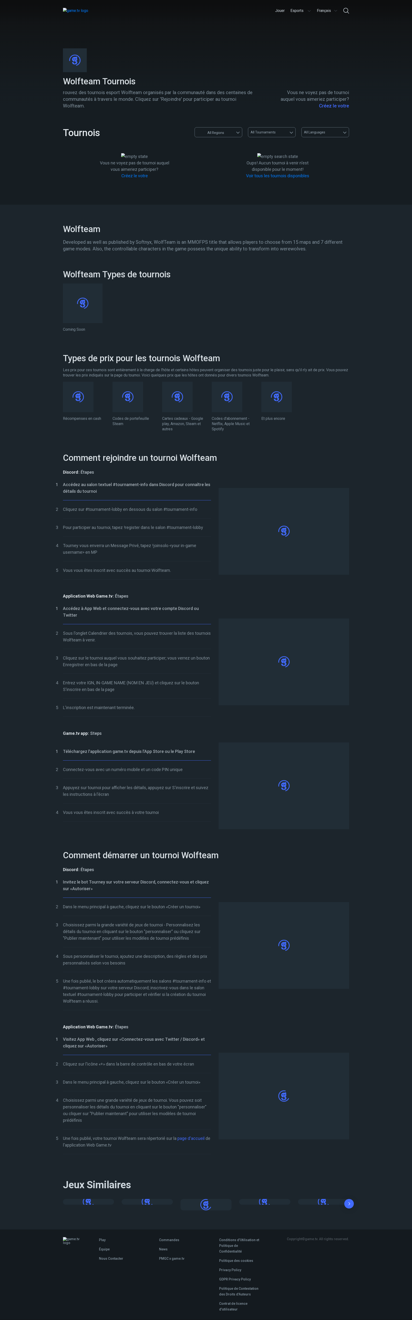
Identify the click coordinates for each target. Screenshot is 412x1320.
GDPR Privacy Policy (235, 1279)
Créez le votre (334, 106)
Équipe (104, 1249)
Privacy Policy (230, 1270)
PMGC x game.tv (171, 1258)
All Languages (314, 132)
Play (102, 1240)
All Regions (215, 133)
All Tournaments (263, 132)
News (163, 1249)
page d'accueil (191, 1138)
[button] (349, 1204)
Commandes (169, 1240)
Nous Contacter (111, 1258)
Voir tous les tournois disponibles (277, 175)
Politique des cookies (236, 1261)
